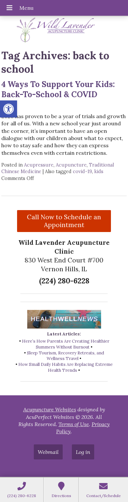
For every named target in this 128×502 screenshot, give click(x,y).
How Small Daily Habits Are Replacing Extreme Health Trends (65, 367)
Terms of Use (73, 424)
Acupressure (38, 165)
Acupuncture (71, 165)
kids (98, 171)
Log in (83, 452)
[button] (8, 108)
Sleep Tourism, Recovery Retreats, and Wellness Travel (65, 356)
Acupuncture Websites (49, 409)
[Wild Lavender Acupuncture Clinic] (64, 30)
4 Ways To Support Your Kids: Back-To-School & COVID (58, 89)
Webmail (48, 452)
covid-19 (82, 171)
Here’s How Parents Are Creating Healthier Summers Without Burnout (65, 344)
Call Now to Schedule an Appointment (64, 221)
